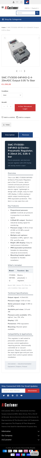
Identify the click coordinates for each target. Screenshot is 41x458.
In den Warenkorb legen (25, 107)
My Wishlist (17, 2)
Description (10, 135)
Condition (5, 91)
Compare (21, 2)
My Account (13, 2)
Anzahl (4, 102)
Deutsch (35, 8)
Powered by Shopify (28, 448)
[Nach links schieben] (16, 71)
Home (4, 27)
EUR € (27, 8)
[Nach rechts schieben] (24, 71)
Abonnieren (32, 391)
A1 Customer (16, 448)
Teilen (8, 125)
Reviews (25, 135)
